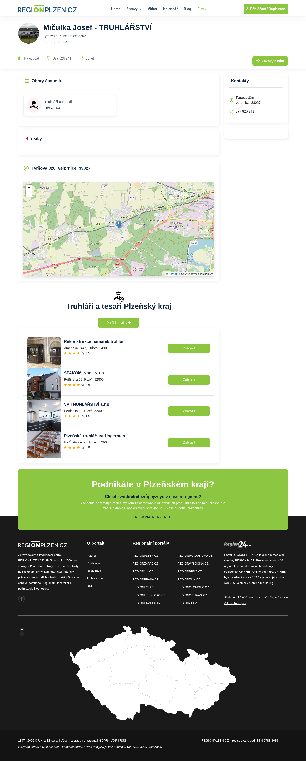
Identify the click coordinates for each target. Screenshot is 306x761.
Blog (187, 9)
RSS (90, 585)
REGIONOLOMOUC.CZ (193, 587)
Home (115, 9)
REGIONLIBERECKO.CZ (149, 595)
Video (152, 9)
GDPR (103, 740)
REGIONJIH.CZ (143, 571)
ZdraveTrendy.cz (235, 603)
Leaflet (172, 274)
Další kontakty (117, 322)
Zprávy (132, 9)
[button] (118, 224)
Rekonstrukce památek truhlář (94, 341)
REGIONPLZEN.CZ (145, 555)
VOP (114, 740)
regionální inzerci (54, 583)
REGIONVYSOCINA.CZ (193, 563)
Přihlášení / (258, 9)
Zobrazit (189, 348)
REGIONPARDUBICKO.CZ (195, 555)
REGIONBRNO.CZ (190, 571)
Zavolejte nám (273, 61)
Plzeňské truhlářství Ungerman (94, 435)
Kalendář (170, 9)
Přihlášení (93, 563)
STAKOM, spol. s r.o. (84, 373)
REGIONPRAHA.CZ (146, 579)
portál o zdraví (257, 597)
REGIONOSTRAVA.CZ (192, 595)
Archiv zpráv (95, 578)
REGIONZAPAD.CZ (145, 563)
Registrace (277, 9)
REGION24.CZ (187, 603)
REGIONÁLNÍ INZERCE (153, 517)
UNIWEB (245, 571)
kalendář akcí (53, 571)
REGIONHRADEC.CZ (147, 603)
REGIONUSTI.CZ (144, 587)
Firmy (202, 9)
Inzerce (92, 555)
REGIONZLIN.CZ (189, 579)
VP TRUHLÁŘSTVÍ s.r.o (86, 404)
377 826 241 (245, 111)
